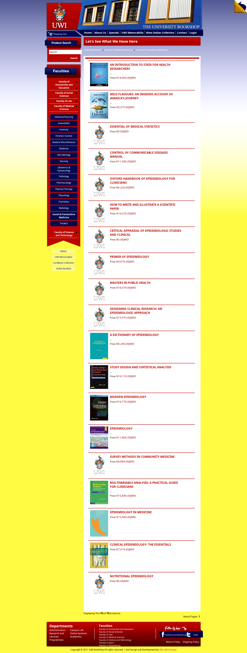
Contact (182, 32)
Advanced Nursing (64, 116)
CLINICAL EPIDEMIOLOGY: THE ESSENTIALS (140, 545)
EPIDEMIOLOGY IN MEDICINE (131, 512)
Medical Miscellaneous (63, 142)
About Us (100, 32)
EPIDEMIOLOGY (121, 428)
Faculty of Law (106, 634)
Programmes (56, 639)
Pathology (64, 176)
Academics (76, 636)
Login (193, 32)
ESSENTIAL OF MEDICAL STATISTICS (135, 127)
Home (88, 32)
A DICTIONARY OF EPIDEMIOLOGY (134, 335)
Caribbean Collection (63, 262)
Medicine (64, 148)
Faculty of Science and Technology (115, 640)
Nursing (64, 161)
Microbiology (63, 154)
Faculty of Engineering (109, 645)
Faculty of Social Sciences (111, 631)
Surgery (64, 223)
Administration (57, 630)
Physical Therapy (63, 189)
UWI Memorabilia (132, 32)
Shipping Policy (191, 641)
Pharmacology (64, 182)
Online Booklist (63, 268)
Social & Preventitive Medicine (151, 50)
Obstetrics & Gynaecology (63, 169)
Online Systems (78, 633)
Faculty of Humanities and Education (116, 629)
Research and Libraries (56, 635)
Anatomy (63, 129)
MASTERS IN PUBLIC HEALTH (130, 283)
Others (63, 251)
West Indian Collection (160, 32)
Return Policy (173, 641)
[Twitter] (188, 636)
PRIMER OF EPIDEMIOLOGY (129, 257)
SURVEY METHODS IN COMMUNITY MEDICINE (142, 457)
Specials (114, 32)
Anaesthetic (64, 123)
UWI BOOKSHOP (93, 50)
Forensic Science (64, 135)
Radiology (64, 208)
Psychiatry (64, 201)
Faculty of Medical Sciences (118, 50)
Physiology (64, 195)
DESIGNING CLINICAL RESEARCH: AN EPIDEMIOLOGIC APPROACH (136, 311)
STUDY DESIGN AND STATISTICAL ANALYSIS (140, 367)
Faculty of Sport (106, 642)
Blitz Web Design (167, 649)
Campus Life (76, 630)
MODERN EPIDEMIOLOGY (128, 397)
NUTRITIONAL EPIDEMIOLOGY (131, 576)
